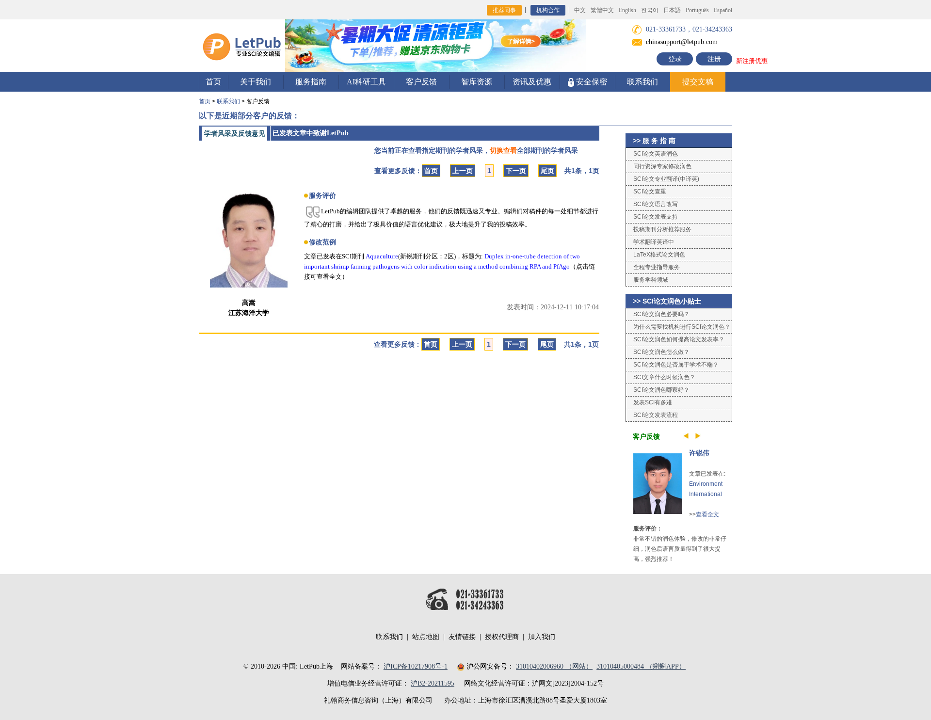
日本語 (672, 10)
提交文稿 (697, 82)
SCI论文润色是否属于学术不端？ (676, 364)
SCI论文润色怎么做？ (661, 352)
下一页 (516, 171)
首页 (213, 82)
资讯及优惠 (532, 82)
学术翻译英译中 (653, 242)
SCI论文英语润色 (655, 153)
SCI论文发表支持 (655, 216)
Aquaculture (382, 256)
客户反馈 (421, 82)
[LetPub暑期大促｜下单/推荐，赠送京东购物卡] (435, 45)
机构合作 (548, 10)
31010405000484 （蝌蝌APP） (641, 666)
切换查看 (503, 150)
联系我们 (642, 82)
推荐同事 (504, 10)
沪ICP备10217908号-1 (416, 666)
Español (723, 10)
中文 (580, 10)
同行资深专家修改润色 (662, 166)
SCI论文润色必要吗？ (661, 314)
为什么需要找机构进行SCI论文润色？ (681, 326)
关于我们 (255, 82)
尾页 (547, 171)
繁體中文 (602, 10)
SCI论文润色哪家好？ (661, 389)
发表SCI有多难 (652, 402)
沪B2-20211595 (432, 683)
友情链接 (462, 636)
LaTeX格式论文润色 (659, 254)
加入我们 (541, 636)
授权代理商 (502, 636)
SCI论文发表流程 (655, 415)
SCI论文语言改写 (655, 204)
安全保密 (590, 82)
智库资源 (476, 82)
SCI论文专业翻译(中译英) (666, 179)
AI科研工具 (366, 82)
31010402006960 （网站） (554, 666)
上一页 (462, 171)
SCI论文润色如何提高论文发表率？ (678, 339)
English (627, 10)
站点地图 (425, 636)
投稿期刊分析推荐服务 (662, 229)
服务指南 (310, 82)
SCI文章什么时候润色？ (664, 377)
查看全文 (707, 514)
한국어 (649, 10)
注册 (714, 59)
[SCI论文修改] (242, 45)
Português (697, 10)
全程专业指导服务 (656, 267)
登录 (675, 59)
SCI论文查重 (649, 191)
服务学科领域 (650, 279)
